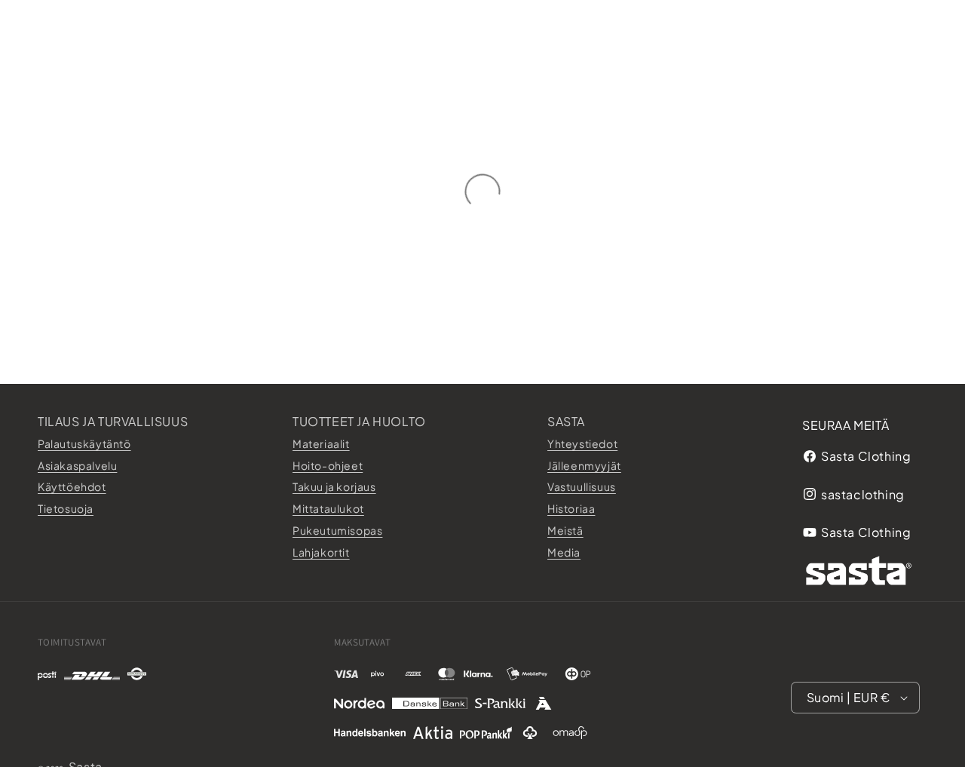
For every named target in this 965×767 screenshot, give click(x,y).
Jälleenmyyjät (584, 464)
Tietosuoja (65, 508)
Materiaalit (321, 442)
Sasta (566, 421)
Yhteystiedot (582, 442)
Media (564, 551)
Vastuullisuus (581, 486)
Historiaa (571, 508)
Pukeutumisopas (337, 529)
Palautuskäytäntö (84, 442)
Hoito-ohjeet (328, 464)
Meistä (565, 529)
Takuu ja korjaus (334, 486)
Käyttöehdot (72, 486)
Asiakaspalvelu (77, 464)
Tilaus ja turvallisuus (113, 421)
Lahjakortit (321, 551)
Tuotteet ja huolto (359, 421)
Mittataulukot (328, 508)
